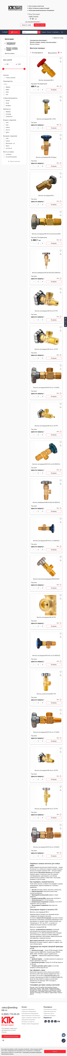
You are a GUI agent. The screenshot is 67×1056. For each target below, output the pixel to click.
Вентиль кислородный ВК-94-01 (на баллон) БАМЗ (46, 234)
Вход (30, 14)
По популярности (37, 52)
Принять (55, 1051)
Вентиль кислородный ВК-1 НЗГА (46, 119)
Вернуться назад (58, 37)
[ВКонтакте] (3, 1040)
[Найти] (39, 32)
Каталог (15, 32)
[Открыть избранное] (30, 19)
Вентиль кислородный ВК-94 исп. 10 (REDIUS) (46, 540)
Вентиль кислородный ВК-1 (46, 195)
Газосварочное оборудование (11, 43)
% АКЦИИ (5, 32)
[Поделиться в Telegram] (49, 1021)
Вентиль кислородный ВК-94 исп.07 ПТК (46, 311)
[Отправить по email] (55, 1021)
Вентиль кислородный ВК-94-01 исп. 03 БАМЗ (46, 847)
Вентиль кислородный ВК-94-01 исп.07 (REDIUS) (46, 655)
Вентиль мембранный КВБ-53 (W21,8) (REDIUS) (46, 502)
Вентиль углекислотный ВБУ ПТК (46, 694)
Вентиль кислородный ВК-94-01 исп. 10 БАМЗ (46, 387)
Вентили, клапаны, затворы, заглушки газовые (12, 49)
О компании (55, 32)
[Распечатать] (58, 1021)
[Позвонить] (64, 1041)
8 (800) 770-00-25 (33, 16)
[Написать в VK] (64, 1035)
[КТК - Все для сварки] (15, 8)
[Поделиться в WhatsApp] (45, 1021)
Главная (43, 32)
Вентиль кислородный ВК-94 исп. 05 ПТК (46, 425)
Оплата (49, 32)
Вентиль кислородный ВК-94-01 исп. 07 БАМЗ (46, 732)
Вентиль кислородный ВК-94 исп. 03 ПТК (46, 770)
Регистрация (36, 14)
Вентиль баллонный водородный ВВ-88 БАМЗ (46, 579)
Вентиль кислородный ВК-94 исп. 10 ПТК (46, 349)
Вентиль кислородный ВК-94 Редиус (46, 157)
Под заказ (34, 122)
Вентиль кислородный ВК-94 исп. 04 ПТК (46, 808)
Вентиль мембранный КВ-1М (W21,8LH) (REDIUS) (46, 272)
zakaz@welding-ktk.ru (34, 22)
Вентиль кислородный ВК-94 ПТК (46, 617)
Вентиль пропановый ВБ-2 (46, 80)
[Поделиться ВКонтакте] (52, 1021)
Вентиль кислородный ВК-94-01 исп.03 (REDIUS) (46, 464)
